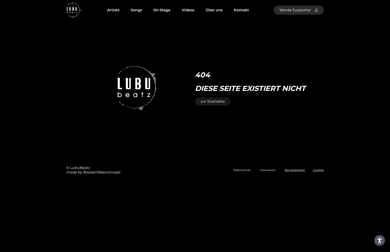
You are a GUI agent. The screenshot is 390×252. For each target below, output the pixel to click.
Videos (188, 10)
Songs (136, 10)
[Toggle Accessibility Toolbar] (379, 240)
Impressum (268, 170)
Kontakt (241, 10)
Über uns (214, 10)
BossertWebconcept (102, 172)
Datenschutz (242, 170)
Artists (113, 10)
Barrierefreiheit (295, 170)
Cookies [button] (318, 170)
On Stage (161, 10)
